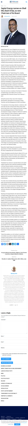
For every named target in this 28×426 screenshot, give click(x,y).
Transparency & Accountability (9, 393)
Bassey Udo (7, 16)
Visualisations (4, 398)
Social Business (5, 385)
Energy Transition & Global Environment (11, 368)
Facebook (14, 419)
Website (2, 347)
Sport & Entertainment (7, 390)
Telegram (8, 419)
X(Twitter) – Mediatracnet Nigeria (7, 417)
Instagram (3, 419)
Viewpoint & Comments (6, 395)
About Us (3, 416)
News (5, 5)
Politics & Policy (5, 378)
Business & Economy (6, 366)
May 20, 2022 (14, 16)
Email (2, 342)
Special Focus (4, 388)
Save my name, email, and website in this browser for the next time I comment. (14, 354)
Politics (3, 375)
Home (2, 5)
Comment (3, 319)
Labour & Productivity (6, 370)
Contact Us (9, 416)
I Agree (17, 424)
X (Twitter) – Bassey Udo (20, 417)
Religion (3, 380)
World (2, 400)
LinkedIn (19, 419)
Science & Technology (6, 383)
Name (2, 336)
